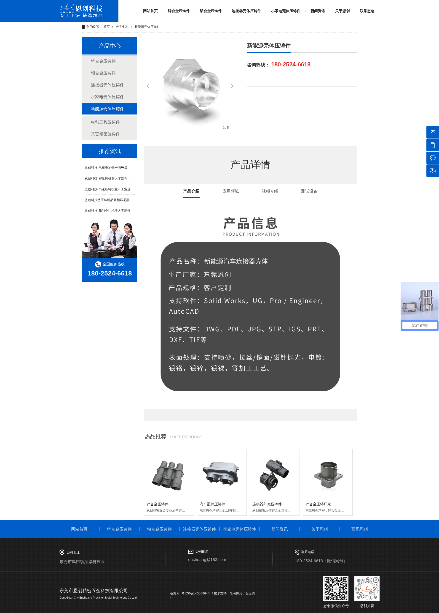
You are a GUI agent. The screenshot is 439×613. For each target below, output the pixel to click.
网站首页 (150, 11)
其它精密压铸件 (105, 134)
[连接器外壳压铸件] (275, 474)
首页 (107, 27)
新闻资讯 (318, 11)
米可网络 (236, 593)
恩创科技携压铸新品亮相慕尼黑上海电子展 (115, 197)
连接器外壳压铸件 (267, 504)
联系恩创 (367, 11)
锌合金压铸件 (179, 11)
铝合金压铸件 (211, 11)
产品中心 (122, 27)
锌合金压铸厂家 (318, 504)
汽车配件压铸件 (212, 504)
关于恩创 (342, 11)
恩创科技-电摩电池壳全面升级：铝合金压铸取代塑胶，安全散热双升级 (135, 164)
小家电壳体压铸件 (285, 11)
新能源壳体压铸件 (147, 27)
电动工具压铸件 (105, 122)
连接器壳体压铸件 (246, 11)
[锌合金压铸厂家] (328, 474)
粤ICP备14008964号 (196, 593)
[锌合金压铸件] (169, 474)
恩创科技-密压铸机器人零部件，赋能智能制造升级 (120, 175)
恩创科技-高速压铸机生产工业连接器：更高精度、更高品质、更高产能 (135, 186)
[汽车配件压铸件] (222, 474)
